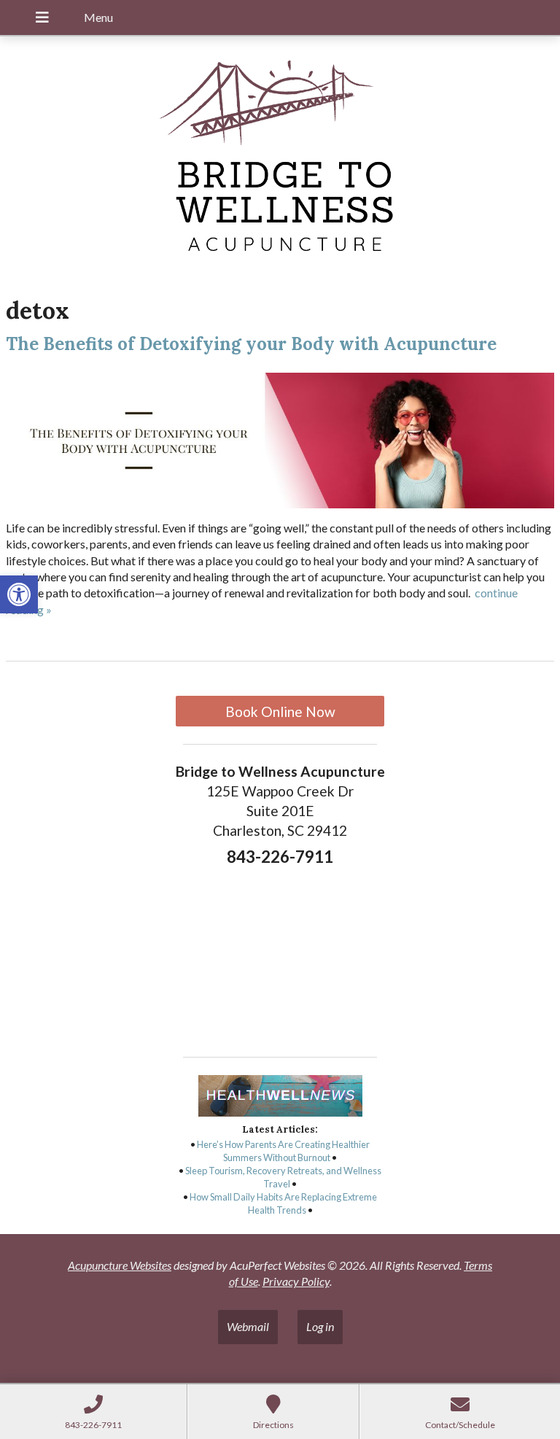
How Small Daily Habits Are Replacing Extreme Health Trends (283, 1203)
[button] (19, 594)
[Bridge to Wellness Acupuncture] (280, 159)
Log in (320, 1326)
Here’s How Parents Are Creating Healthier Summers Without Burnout (283, 1151)
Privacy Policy (296, 1281)
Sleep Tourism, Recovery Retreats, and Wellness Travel (283, 1177)
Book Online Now (280, 711)
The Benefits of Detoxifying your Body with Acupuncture (251, 344)
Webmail (248, 1326)
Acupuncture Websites (119, 1265)
